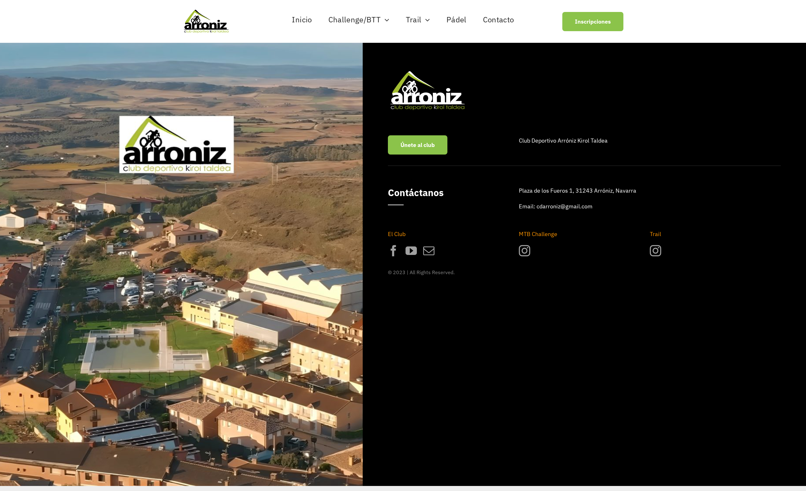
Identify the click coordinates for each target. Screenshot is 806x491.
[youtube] (411, 251)
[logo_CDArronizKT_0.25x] (206, 12)
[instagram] (524, 251)
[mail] (428, 251)
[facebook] (393, 251)
